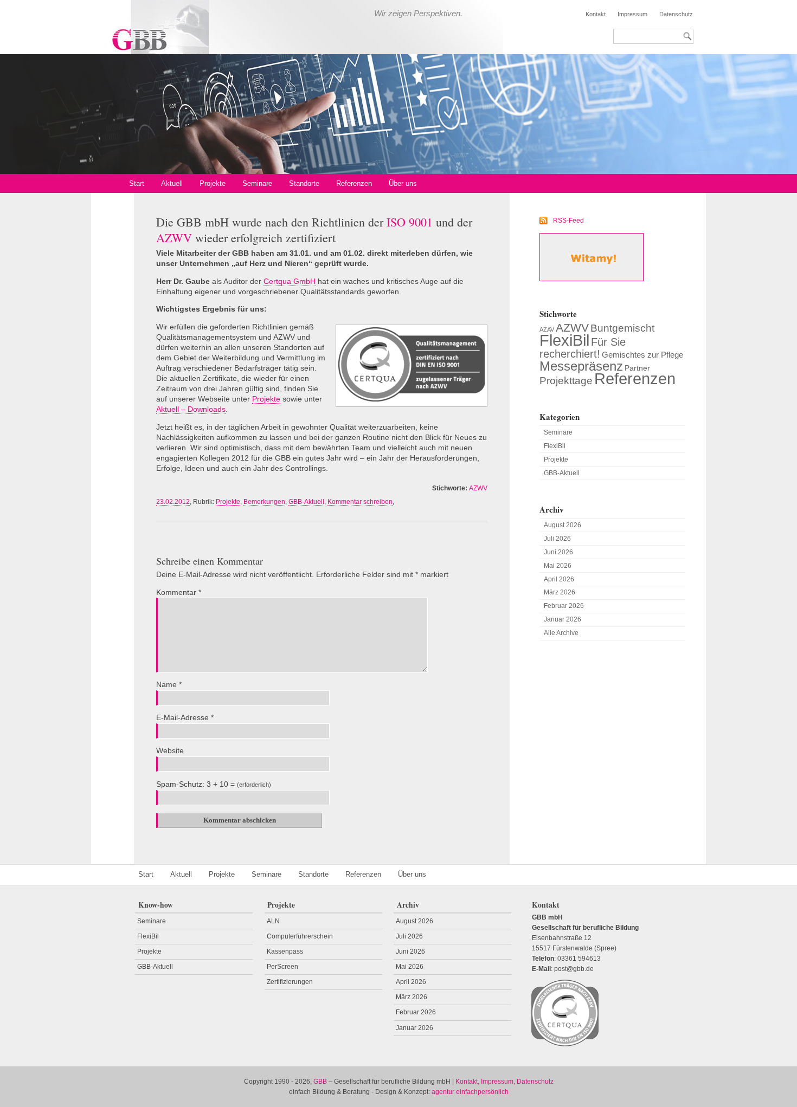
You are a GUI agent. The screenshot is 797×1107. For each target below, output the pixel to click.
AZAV (546, 329)
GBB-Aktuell (306, 502)
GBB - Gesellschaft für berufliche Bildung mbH (249, 27)
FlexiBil (564, 340)
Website (170, 751)
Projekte (213, 183)
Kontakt (596, 14)
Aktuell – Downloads (191, 409)
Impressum (632, 14)
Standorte (304, 183)
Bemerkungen (264, 502)
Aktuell (172, 183)
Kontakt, (467, 1081)
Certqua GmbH (289, 281)
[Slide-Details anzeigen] (398, 114)
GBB (320, 1081)
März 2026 (559, 592)
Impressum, (498, 1081)
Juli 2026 (557, 538)
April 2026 (559, 579)
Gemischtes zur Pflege (642, 354)
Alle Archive (561, 633)
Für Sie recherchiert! (582, 348)
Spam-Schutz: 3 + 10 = (195, 784)
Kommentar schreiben (360, 502)
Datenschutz (676, 14)
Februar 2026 (564, 606)
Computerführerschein (300, 936)
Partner (637, 368)
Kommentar (178, 592)
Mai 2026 (557, 565)
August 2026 (562, 525)
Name (169, 685)
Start (136, 183)
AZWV (478, 488)
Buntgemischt (622, 328)
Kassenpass (285, 951)
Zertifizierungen (290, 982)
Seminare (257, 183)
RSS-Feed (568, 220)
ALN (273, 921)
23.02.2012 (173, 502)
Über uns (403, 183)
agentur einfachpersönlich (470, 1092)
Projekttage (566, 380)
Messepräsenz (581, 366)
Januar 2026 (562, 619)
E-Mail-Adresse (185, 718)
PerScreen (282, 966)
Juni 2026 (558, 552)
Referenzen (354, 183)
